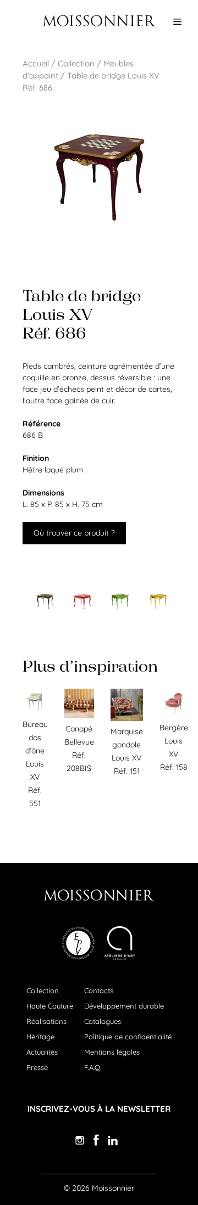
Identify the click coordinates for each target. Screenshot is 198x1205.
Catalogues (102, 1021)
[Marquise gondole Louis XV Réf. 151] (127, 718)
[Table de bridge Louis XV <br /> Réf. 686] (44, 601)
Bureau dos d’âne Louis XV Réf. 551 (35, 763)
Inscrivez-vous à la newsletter (99, 1108)
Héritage (40, 1036)
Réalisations (46, 1021)
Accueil (36, 63)
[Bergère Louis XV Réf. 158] (174, 714)
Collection (76, 63)
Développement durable (124, 1005)
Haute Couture (49, 1005)
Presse (37, 1067)
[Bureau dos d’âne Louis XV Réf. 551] (35, 711)
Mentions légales (112, 1052)
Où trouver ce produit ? (74, 533)
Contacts (98, 990)
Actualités (42, 1052)
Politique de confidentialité (128, 1036)
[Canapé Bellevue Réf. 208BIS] (79, 715)
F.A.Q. (92, 1067)
